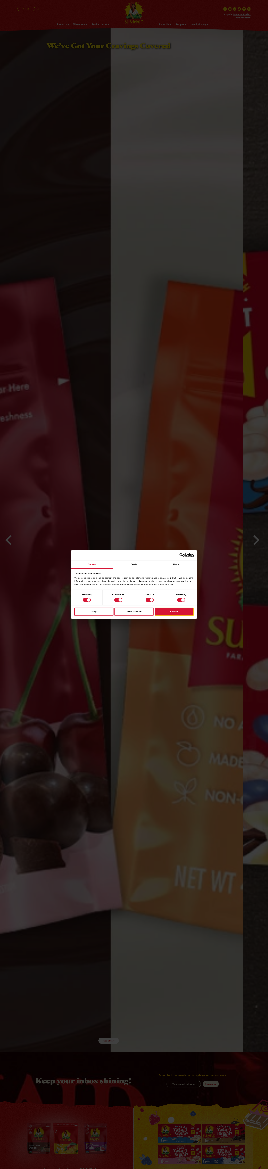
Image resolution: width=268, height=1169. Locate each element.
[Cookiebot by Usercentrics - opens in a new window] (181, 555)
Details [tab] (134, 564)
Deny (93, 611)
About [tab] (176, 564)
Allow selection (134, 611)
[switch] (118, 600)
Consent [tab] (92, 564)
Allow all (174, 611)
